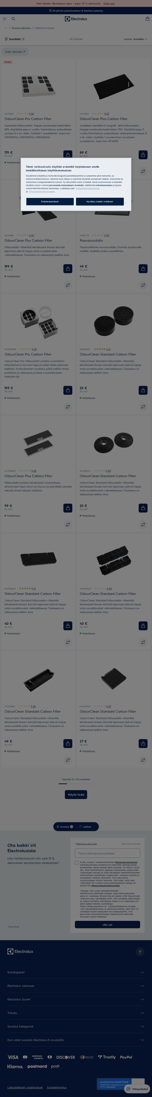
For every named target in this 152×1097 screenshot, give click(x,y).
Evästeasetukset (50, 201)
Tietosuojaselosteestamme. (42, 191)
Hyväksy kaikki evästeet (100, 201)
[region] (76, 184)
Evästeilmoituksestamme (88, 188)
